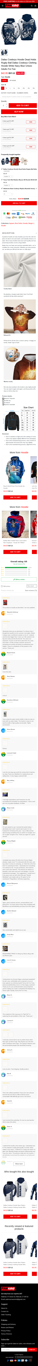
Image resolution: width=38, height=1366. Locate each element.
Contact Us (4, 1311)
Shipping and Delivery (8, 1324)
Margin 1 (31, 223)
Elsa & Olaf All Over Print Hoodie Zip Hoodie (14, 487)
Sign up (32, 1349)
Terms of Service (6, 1334)
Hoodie (7, 77)
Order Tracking (6, 1314)
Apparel (11, 223)
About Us (4, 1308)
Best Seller (18, 223)
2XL (19, 88)
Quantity (4, 101)
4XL (29, 88)
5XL (34, 88)
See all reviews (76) (19, 564)
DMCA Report (10, 1357)
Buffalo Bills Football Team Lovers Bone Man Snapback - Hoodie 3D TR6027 (15, 541)
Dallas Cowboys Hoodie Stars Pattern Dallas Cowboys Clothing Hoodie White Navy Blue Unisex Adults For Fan (14, 1207)
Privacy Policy (5, 1331)
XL (14, 88)
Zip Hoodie (13, 80)
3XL (24, 88)
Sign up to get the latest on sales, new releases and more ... (18, 1345)
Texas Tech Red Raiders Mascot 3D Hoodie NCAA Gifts (20, 180)
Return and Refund (7, 1327)
